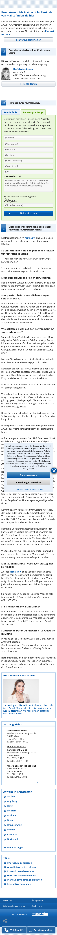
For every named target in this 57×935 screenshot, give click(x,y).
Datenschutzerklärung (34, 489)
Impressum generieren (19, 862)
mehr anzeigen (15, 847)
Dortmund (12, 839)
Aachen (11, 796)
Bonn (10, 820)
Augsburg (12, 801)
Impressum (18, 489)
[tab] (28, 39)
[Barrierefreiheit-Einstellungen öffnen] (54, 470)
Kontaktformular (12, 710)
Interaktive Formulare (19, 883)
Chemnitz (12, 834)
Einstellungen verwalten (28, 482)
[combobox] (28, 137)
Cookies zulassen (28, 474)
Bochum (11, 815)
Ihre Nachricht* (12, 176)
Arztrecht (30, 237)
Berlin (10, 806)
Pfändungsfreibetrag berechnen (24, 879)
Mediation (15, 571)
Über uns (38, 906)
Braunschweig (14, 825)
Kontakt (8, 900)
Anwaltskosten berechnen (21, 867)
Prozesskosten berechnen (21, 871)
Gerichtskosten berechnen (21, 875)
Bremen (11, 829)
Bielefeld (11, 810)
